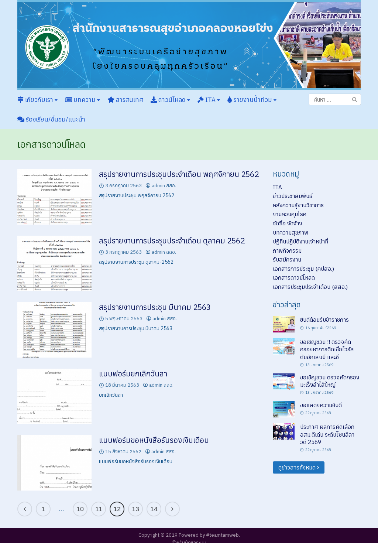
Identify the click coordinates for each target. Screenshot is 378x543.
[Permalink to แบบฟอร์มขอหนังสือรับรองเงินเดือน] (54, 462)
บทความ (84, 100)
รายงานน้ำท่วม (253, 100)
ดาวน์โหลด (172, 100)
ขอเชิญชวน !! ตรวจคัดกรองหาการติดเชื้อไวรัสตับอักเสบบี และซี (327, 349)
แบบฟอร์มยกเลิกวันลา (133, 374)
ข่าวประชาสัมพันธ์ (292, 195)
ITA (210, 100)
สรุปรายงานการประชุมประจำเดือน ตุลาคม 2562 (172, 241)
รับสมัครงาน (287, 259)
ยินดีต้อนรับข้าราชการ (324, 319)
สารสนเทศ (128, 100)
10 (80, 509)
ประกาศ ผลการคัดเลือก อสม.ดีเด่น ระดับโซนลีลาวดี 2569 (327, 434)
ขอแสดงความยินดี (321, 405)
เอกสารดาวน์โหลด (294, 277)
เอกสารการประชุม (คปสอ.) (303, 268)
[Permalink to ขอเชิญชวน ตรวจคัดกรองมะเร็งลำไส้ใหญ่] (284, 381)
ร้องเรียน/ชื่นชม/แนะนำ (54, 119)
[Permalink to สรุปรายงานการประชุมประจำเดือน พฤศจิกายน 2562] (54, 196)
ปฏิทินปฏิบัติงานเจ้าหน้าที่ (300, 241)
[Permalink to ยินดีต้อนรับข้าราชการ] (284, 323)
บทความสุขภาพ (290, 232)
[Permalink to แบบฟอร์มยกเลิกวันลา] (54, 396)
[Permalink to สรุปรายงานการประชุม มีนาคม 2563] (54, 329)
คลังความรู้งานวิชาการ (298, 205)
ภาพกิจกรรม (287, 250)
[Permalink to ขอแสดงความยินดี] (284, 408)
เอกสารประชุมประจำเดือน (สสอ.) (310, 286)
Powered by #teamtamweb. (209, 535)
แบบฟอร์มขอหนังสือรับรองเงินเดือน (154, 440)
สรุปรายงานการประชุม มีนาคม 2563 (155, 307)
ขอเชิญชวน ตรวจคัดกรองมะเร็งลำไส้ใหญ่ (329, 380)
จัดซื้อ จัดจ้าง (287, 223)
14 (154, 509)
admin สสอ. (164, 185)
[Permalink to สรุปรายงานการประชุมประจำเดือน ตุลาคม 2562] (54, 262)
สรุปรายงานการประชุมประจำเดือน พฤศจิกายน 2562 (179, 174)
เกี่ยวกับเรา (39, 100)
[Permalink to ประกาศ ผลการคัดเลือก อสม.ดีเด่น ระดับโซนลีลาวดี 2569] (284, 430)
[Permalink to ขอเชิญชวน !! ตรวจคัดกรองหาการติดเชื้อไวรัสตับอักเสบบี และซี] (284, 345)
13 (135, 509)
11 (98, 509)
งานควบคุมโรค (289, 214)
